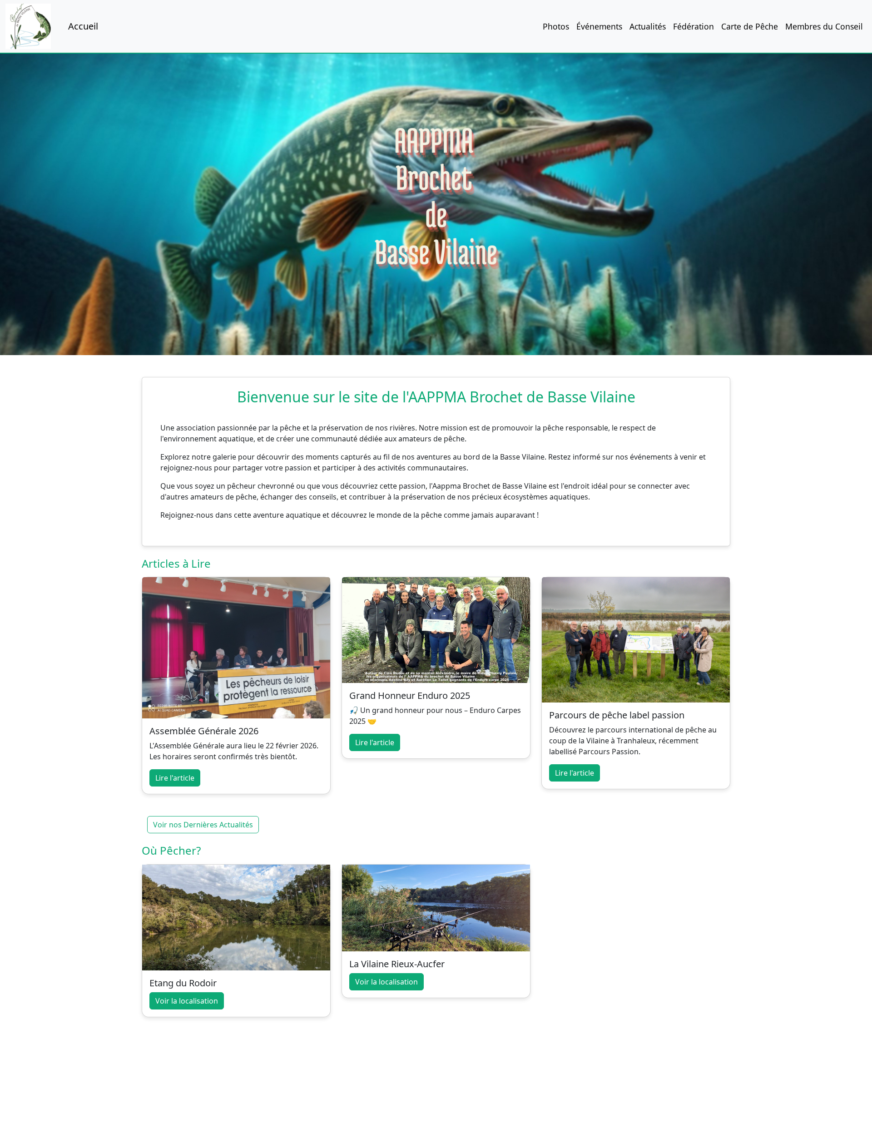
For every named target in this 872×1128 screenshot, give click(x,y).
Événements (599, 26)
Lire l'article (174, 778)
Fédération (693, 26)
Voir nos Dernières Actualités (203, 825)
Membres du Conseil (824, 26)
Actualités (647, 26)
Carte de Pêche (749, 26)
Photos (556, 26)
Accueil (83, 26)
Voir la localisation (186, 1001)
